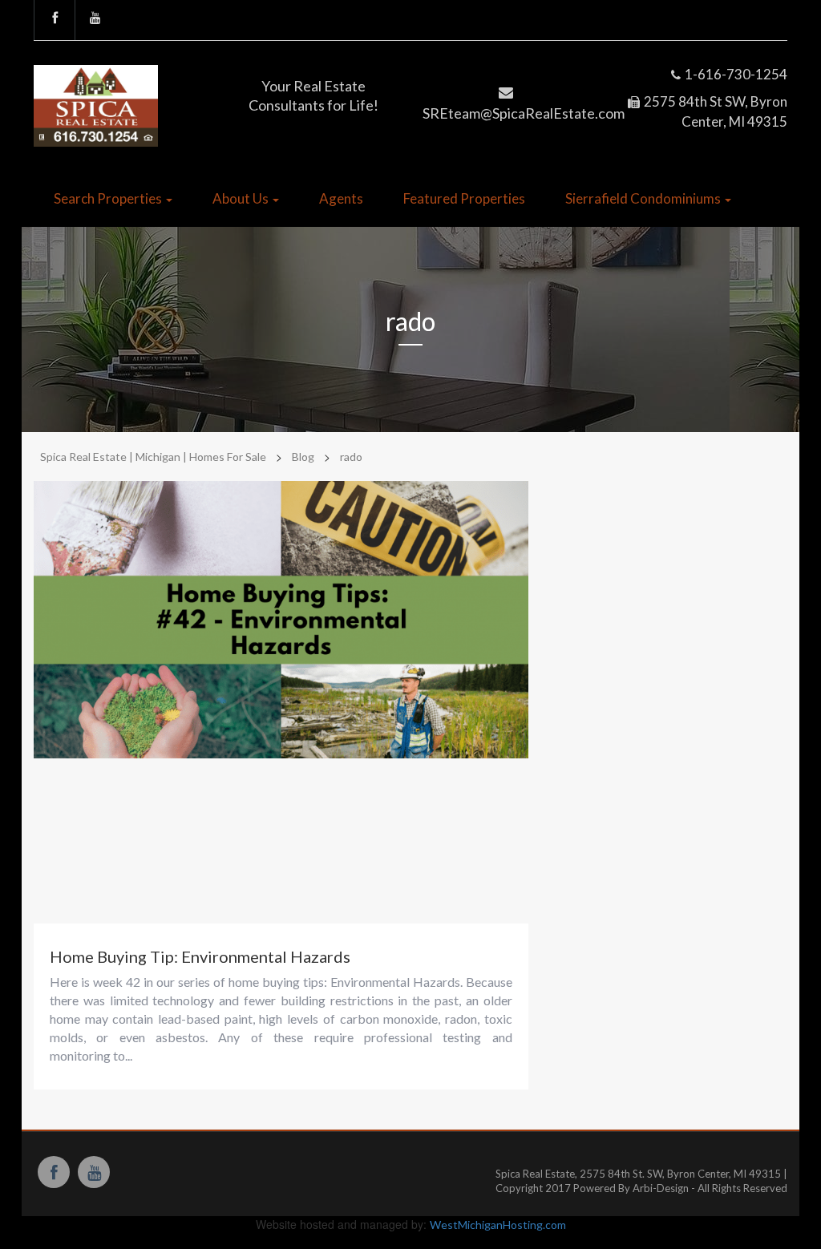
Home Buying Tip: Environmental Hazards (200, 956)
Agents (341, 198)
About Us (241, 198)
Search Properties (109, 198)
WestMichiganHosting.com (498, 1224)
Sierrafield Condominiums (644, 198)
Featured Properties (464, 198)
